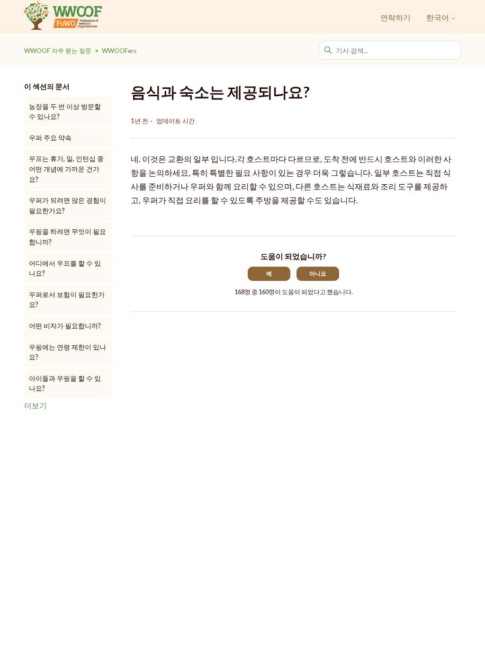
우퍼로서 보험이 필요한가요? (67, 299)
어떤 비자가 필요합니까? (65, 326)
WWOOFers (119, 50)
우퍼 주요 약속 (50, 138)
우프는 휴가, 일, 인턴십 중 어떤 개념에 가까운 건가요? (66, 168)
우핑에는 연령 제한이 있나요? (67, 352)
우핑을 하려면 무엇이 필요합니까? (67, 236)
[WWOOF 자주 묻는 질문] (62, 17)
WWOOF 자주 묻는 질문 (57, 50)
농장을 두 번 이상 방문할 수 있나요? (65, 111)
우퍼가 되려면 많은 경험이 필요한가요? (67, 205)
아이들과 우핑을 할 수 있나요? (65, 383)
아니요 (317, 273)
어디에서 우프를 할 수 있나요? (65, 268)
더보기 (35, 405)
